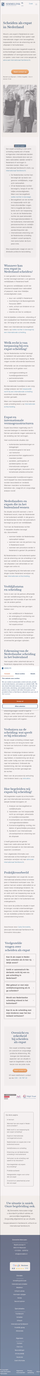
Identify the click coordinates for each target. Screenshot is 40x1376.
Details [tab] (33, 673)
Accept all (20, 701)
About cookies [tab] (20, 673)
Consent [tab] (7, 673)
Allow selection (20, 706)
